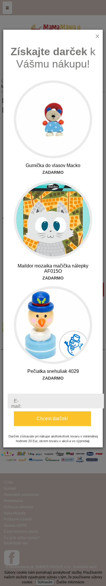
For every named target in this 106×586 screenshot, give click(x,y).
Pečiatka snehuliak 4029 (53, 371)
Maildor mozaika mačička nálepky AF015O (53, 268)
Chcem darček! (52, 418)
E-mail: (16, 403)
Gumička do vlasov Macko (53, 165)
